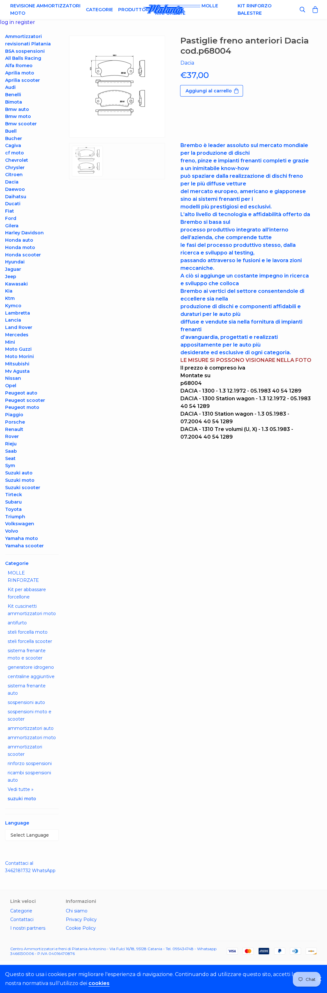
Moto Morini (19, 356)
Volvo (11, 531)
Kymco (13, 306)
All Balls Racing (23, 58)
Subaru (13, 502)
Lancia (13, 320)
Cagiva (13, 145)
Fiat (9, 211)
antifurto (17, 623)
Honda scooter (23, 255)
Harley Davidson (24, 233)
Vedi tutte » (21, 789)
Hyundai (15, 262)
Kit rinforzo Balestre (254, 9)
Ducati (12, 204)
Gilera (12, 226)
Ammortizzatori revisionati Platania (28, 40)
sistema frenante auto (27, 689)
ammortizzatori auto (31, 728)
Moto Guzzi (18, 349)
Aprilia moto (19, 73)
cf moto (14, 153)
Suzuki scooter (22, 487)
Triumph (15, 517)
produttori (134, 9)
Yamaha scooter (24, 546)
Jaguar (13, 269)
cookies (99, 983)
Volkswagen (19, 524)
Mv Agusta (17, 371)
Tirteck (13, 494)
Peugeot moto (22, 407)
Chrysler (15, 167)
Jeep (10, 276)
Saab (11, 451)
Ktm (10, 298)
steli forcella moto (28, 632)
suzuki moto (22, 798)
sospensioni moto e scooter (29, 715)
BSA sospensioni (25, 51)
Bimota (13, 102)
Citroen (14, 174)
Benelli (13, 95)
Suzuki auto (19, 473)
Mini (10, 342)
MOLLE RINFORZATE (23, 576)
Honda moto (20, 247)
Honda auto (19, 240)
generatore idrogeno (31, 667)
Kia (8, 291)
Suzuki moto (19, 480)
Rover (12, 436)
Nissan (13, 378)
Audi (10, 87)
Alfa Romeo (19, 65)
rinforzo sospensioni (30, 763)
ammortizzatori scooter (25, 750)
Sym (10, 465)
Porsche (15, 422)
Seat (10, 458)
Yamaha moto (21, 538)
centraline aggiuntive (31, 676)
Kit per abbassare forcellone (27, 593)
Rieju (11, 444)
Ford (10, 218)
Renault (14, 429)
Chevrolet (16, 160)
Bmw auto (17, 109)
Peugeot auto (21, 393)
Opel (10, 385)
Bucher (13, 138)
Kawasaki (16, 284)
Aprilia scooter (22, 80)
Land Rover (18, 327)
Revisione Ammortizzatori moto (45, 9)
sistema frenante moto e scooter (27, 654)
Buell (11, 131)
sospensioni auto (26, 702)
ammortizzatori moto (32, 737)
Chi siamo (76, 911)
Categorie (99, 9)
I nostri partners (27, 928)
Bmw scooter (21, 124)
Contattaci (22, 919)
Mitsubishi (17, 364)
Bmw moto (18, 116)
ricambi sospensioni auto (29, 776)
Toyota (13, 509)
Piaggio (14, 415)
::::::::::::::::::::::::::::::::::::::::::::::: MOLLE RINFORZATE (186, 9)
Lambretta (17, 313)
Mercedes (16, 335)
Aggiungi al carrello (209, 91)
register (25, 22)
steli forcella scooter (30, 641)
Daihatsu (15, 196)
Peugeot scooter (25, 400)
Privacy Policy (81, 919)
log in (7, 22)
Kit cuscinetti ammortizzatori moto (32, 609)
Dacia (12, 182)
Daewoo (15, 189)
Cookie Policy (81, 928)
